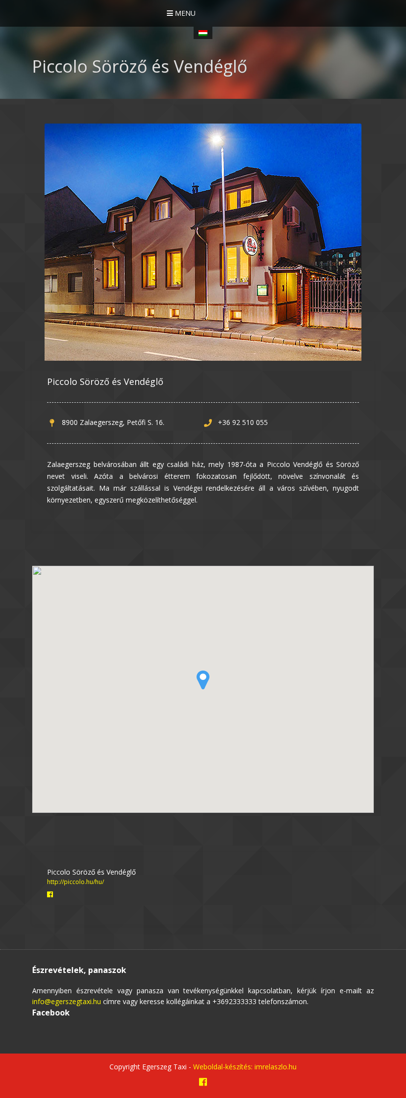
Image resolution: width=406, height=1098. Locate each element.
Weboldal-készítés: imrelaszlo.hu (245, 1066)
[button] (203, 680)
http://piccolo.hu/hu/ (75, 882)
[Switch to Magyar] (203, 33)
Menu (184, 13)
